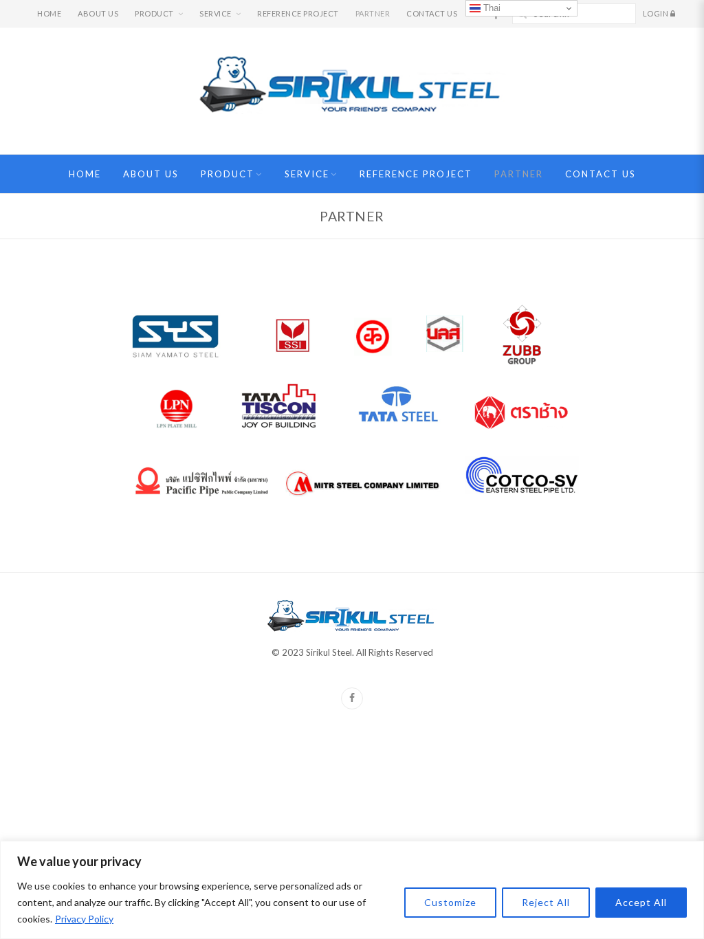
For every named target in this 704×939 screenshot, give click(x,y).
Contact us (431, 13)
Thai (490, 8)
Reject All (546, 902)
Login (656, 13)
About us (98, 13)
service (215, 13)
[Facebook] (352, 698)
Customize (450, 902)
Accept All (641, 902)
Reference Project (298, 13)
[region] (352, 890)
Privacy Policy (84, 919)
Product (154, 13)
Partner (372, 13)
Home (49, 13)
